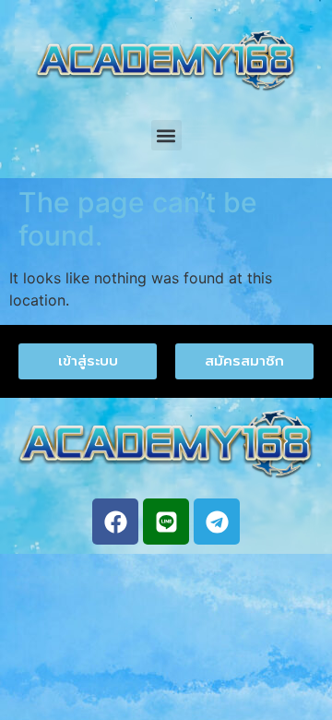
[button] (166, 135)
